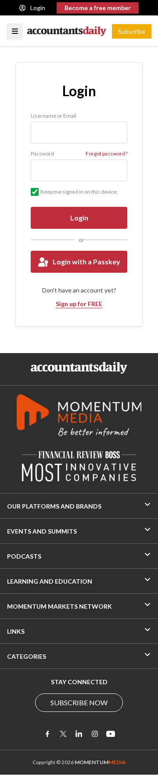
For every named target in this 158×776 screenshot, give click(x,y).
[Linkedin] (79, 733)
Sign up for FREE (79, 303)
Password (42, 153)
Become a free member (98, 7)
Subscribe (131, 31)
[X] (63, 733)
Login (37, 7)
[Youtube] (110, 733)
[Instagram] (94, 733)
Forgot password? (106, 153)
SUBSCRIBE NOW (79, 702)
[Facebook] (47, 733)
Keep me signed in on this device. (79, 191)
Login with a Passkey (86, 261)
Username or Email (53, 115)
